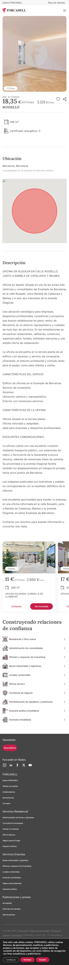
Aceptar (42, 959)
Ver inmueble (41, 606)
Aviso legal (23, 931)
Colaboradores (9, 792)
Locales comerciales (11, 872)
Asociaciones (8, 798)
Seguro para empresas (12, 883)
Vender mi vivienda (11, 829)
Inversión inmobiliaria (12, 877)
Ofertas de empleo (10, 786)
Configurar (11, 959)
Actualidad (7, 903)
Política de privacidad (39, 931)
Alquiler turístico (10, 846)
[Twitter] (24, 766)
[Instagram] (4, 766)
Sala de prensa (9, 915)
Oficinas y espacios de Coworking (17, 866)
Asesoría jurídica (10, 889)
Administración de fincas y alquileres (18, 817)
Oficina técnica (9, 835)
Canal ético (17, 935)
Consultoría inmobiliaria (13, 823)
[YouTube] (30, 766)
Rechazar (27, 959)
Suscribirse (10, 747)
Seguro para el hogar (11, 840)
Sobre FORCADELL (12, 2)
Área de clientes (56, 2)
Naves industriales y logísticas (15, 860)
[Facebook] (17, 766)
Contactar (16, 606)
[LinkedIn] (11, 766)
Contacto (6, 803)
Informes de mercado (12, 909)
